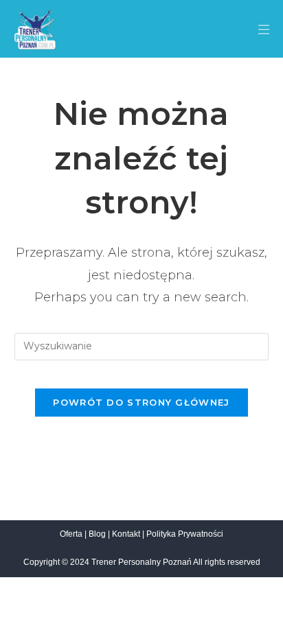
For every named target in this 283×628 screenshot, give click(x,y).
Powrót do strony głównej (141, 402)
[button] (258, 31)
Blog (97, 534)
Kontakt (126, 534)
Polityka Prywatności (184, 534)
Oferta (71, 534)
